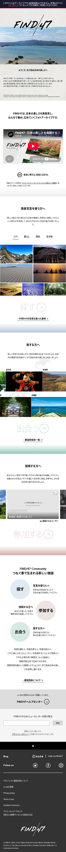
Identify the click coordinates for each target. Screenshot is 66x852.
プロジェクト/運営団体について (15, 780)
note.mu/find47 (55, 756)
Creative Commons (11, 805)
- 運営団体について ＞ (33, 680)
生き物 (49, 236)
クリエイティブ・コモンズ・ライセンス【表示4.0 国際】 (39, 183)
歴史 (38, 236)
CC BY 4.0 (13, 5)
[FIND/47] (33, 835)
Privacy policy (9, 793)
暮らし (27, 236)
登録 (58, 723)
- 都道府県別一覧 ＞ (33, 440)
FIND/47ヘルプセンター (32, 701)
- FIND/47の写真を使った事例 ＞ (33, 318)
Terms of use (8, 799)
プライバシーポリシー (20, 734)
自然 (16, 236)
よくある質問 (8, 787)
